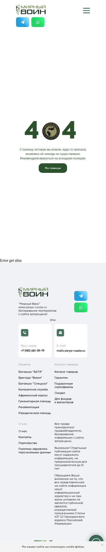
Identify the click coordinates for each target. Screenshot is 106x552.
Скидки (59, 393)
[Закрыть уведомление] (102, 544)
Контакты (24, 437)
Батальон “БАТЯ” (30, 371)
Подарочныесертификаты (63, 385)
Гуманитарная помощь (34, 401)
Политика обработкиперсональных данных (34, 450)
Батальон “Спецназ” (33, 383)
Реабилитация (28, 407)
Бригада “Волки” (30, 377)
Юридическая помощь (34, 413)
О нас (22, 431)
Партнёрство (27, 443)
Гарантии (61, 377)
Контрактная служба (33, 389)
